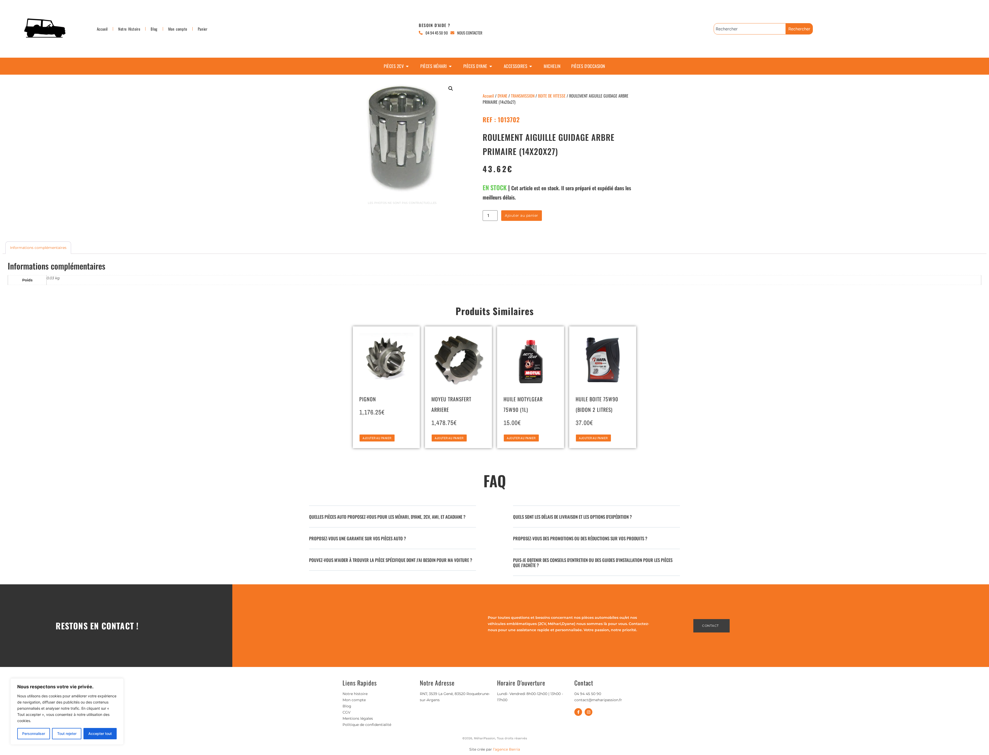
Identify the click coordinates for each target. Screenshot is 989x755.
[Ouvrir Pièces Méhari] (450, 66)
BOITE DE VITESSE (552, 96)
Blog (154, 29)
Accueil (102, 29)
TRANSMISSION (522, 96)
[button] (450, 88)
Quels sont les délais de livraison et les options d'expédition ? (572, 517)
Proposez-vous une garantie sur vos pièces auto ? (357, 538)
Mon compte (177, 29)
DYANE (502, 96)
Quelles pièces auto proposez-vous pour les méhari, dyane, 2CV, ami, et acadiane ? (387, 517)
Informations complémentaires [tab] (38, 247)
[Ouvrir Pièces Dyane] (491, 66)
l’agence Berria (506, 749)
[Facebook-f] (578, 712)
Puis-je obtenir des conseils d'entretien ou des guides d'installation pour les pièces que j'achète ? (592, 562)
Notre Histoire (129, 29)
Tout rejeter (66, 733)
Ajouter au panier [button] (377, 438)
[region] (67, 711)
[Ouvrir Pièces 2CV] (407, 66)
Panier (203, 29)
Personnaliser (33, 733)
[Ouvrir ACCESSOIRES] (530, 66)
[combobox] (750, 28)
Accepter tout (100, 733)
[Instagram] (588, 712)
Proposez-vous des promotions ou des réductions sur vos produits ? (580, 538)
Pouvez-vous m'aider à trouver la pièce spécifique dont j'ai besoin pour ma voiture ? (390, 560)
